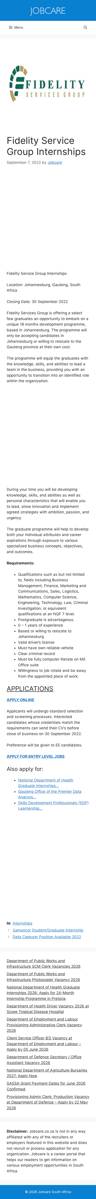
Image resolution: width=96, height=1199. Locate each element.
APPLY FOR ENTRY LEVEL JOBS (36, 756)
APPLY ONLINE (20, 700)
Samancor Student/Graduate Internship (48, 930)
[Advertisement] (48, 221)
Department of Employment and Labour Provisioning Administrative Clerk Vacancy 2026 (44, 1025)
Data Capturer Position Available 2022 (47, 937)
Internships (22, 923)
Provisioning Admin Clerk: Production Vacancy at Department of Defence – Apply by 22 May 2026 (48, 1102)
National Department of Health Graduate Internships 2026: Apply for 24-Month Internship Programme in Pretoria (43, 993)
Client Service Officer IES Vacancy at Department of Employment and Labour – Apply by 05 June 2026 (44, 1044)
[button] (85, 27)
